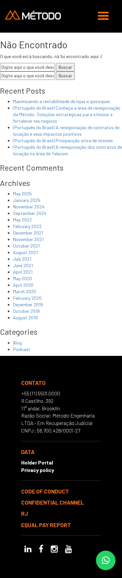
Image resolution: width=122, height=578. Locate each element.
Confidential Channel (52, 502)
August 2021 (25, 252)
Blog (17, 342)
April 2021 (23, 272)
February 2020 (27, 298)
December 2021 (28, 233)
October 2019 (26, 311)
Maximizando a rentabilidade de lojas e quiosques (61, 101)
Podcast (21, 349)
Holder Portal (37, 462)
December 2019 (28, 304)
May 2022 (22, 219)
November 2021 (28, 239)
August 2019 (25, 317)
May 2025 (22, 193)
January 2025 (26, 200)
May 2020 (22, 278)
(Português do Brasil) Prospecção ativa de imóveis (63, 140)
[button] (105, 560)
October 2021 (26, 246)
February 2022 (27, 226)
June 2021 (23, 265)
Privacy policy (37, 470)
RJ (24, 513)
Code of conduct (45, 491)
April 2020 (23, 285)
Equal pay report (46, 525)
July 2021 (22, 259)
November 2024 (29, 206)
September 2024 (30, 213)
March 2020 (24, 291)
